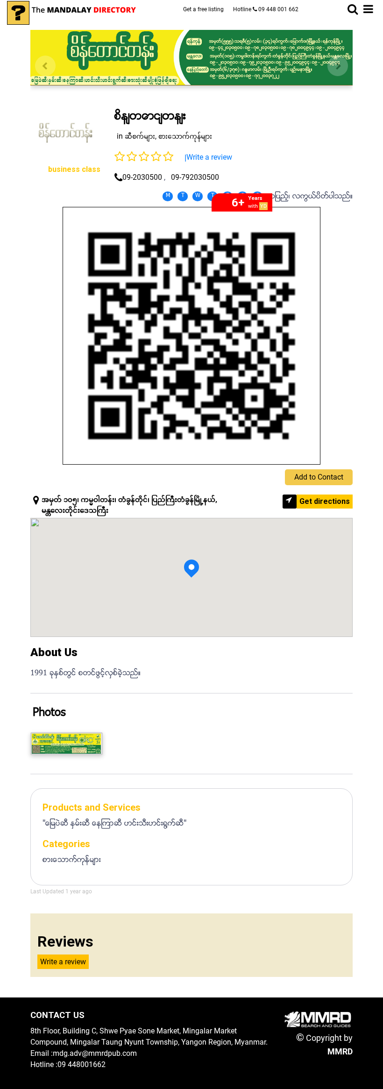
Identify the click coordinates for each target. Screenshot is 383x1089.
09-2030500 (142, 177)
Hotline (265, 9)
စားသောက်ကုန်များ (185, 136)
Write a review (209, 157)
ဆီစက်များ (140, 136)
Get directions (324, 501)
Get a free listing (203, 9)
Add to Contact (318, 477)
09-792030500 (195, 177)
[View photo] (66, 743)
